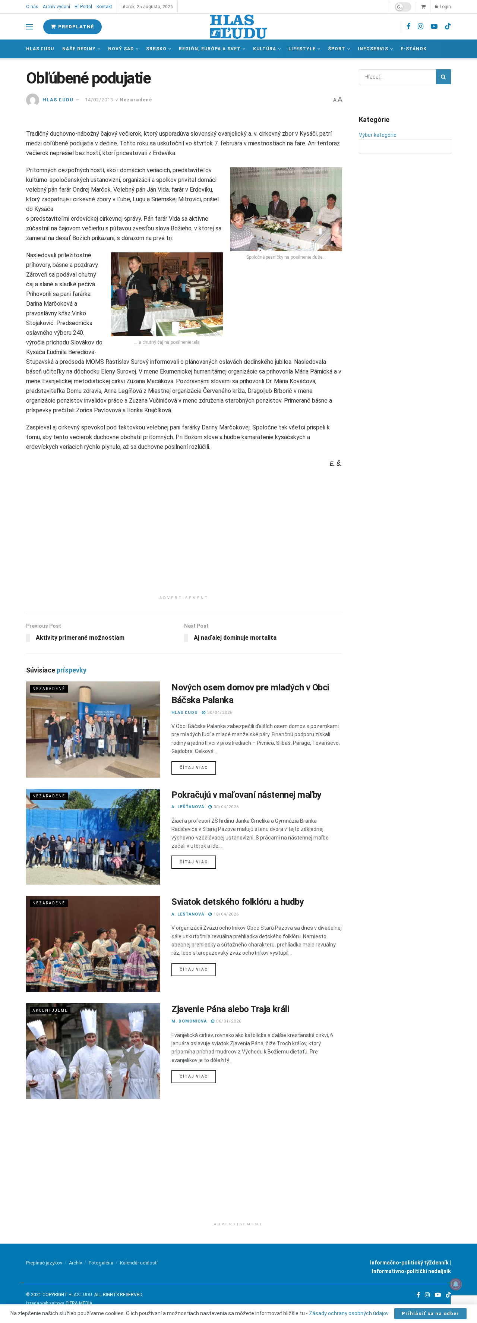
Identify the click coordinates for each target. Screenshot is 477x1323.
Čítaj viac (198, 767)
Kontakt (104, 6)
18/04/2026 (225, 914)
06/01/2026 (228, 1021)
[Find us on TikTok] (448, 26)
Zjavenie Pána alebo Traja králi (230, 1009)
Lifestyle (302, 48)
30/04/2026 (219, 712)
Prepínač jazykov (44, 1263)
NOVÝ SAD (121, 48)
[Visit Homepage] (238, 27)
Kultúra (264, 48)
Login (445, 6)
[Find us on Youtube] (434, 26)
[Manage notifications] (456, 1284)
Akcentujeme (50, 1010)
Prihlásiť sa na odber (430, 1313)
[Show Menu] (29, 26)
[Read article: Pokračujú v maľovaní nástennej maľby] (93, 837)
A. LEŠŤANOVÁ (187, 806)
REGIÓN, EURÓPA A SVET (210, 48)
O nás (32, 6)
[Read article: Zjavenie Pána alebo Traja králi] (93, 1051)
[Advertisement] (184, 540)
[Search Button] (443, 76)
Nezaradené (136, 100)
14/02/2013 (99, 100)
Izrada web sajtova (45, 1303)
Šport (336, 48)
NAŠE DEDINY (79, 48)
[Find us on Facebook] (408, 26)
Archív (75, 1263)
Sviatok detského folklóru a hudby (237, 902)
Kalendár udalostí (139, 1263)
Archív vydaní (56, 6)
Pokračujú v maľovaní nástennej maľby (246, 795)
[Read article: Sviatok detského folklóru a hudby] (93, 944)
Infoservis (373, 48)
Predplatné (75, 26)
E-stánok (414, 48)
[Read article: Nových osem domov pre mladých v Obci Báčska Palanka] (93, 729)
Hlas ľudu (40, 48)
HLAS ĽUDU (57, 100)
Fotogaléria (101, 1263)
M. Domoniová (189, 1021)
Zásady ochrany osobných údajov (348, 1313)
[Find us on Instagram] (420, 26)
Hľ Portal (83, 6)
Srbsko (156, 48)
